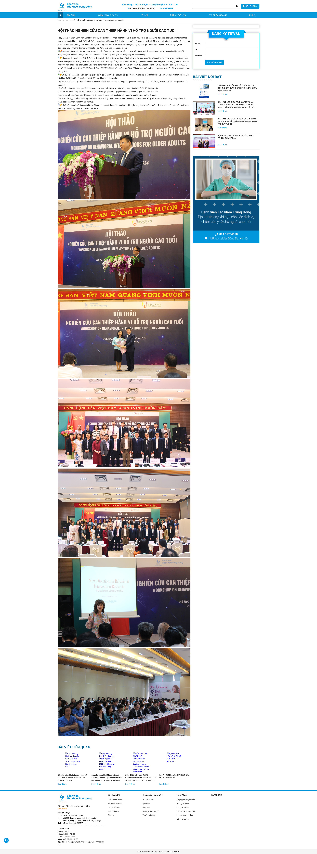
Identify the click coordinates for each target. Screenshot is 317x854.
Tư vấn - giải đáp (149, 815)
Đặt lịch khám (148, 800)
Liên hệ (252, 15)
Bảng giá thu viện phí (150, 811)
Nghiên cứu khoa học (185, 815)
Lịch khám (146, 804)
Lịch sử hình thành (115, 800)
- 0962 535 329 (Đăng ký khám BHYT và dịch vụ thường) (79, 821)
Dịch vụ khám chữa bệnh (108, 15)
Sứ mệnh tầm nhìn (115, 804)
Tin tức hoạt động (178, 15)
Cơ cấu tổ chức (114, 807)
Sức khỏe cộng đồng (218, 15)
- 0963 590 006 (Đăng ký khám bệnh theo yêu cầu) (77, 818)
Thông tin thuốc (183, 804)
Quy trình (146, 807)
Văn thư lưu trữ (183, 819)
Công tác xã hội (183, 807)
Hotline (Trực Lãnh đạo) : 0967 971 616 (73, 823)
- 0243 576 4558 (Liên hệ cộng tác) (71, 815)
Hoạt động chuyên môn (186, 800)
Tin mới (145, 15)
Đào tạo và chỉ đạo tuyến (186, 811)
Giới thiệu (71, 15)
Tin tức (111, 815)
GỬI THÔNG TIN (213, 63)
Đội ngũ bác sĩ (113, 811)
